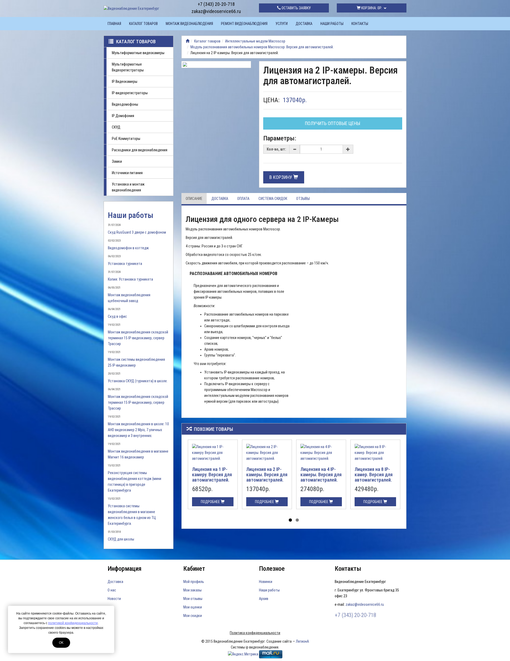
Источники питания (127, 173)
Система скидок (272, 198)
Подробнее (211, 502)
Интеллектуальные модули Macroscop (255, 41)
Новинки (265, 582)
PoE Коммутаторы (126, 138)
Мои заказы (192, 590)
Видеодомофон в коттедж (128, 248)
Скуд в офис (117, 316)
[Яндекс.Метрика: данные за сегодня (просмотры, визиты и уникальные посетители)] (243, 654)
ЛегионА (302, 641)
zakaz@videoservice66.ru (216, 11)
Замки (117, 161)
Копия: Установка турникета (130, 279)
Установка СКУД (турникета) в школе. (138, 381)
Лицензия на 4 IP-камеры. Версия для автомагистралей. (321, 474)
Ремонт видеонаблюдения (244, 24)
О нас (112, 590)
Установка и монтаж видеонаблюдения (128, 187)
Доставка (304, 24)
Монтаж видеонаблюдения (189, 24)
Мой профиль (193, 582)
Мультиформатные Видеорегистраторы (128, 67)
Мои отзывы (192, 598)
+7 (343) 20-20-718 (216, 4)
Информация (125, 568)
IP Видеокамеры (124, 81)
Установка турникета (125, 263)
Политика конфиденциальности (255, 633)
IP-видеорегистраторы (130, 93)
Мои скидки (192, 615)
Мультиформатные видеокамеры (138, 53)
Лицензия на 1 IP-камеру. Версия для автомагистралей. (212, 474)
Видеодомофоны (125, 104)
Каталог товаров (143, 24)
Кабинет (194, 568)
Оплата (243, 198)
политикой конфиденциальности (73, 623)
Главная (114, 24)
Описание (194, 198)
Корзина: (371, 8)
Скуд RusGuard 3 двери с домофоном (137, 232)
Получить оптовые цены (332, 123)
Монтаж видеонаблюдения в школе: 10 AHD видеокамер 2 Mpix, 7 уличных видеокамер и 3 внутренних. (138, 430)
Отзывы (303, 198)
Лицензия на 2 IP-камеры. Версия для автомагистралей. (266, 474)
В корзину (281, 177)
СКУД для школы (121, 539)
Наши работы (331, 24)
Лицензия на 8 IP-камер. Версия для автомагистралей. (374, 474)
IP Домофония (123, 116)
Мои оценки (192, 607)
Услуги (281, 24)
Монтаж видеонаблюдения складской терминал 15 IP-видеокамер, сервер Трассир (138, 338)
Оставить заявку (296, 8)
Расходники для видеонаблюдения (139, 150)
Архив (263, 598)
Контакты (359, 24)
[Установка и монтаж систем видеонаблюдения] (187, 41)
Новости (114, 598)
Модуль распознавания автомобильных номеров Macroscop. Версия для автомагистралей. (262, 47)
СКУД (116, 127)
